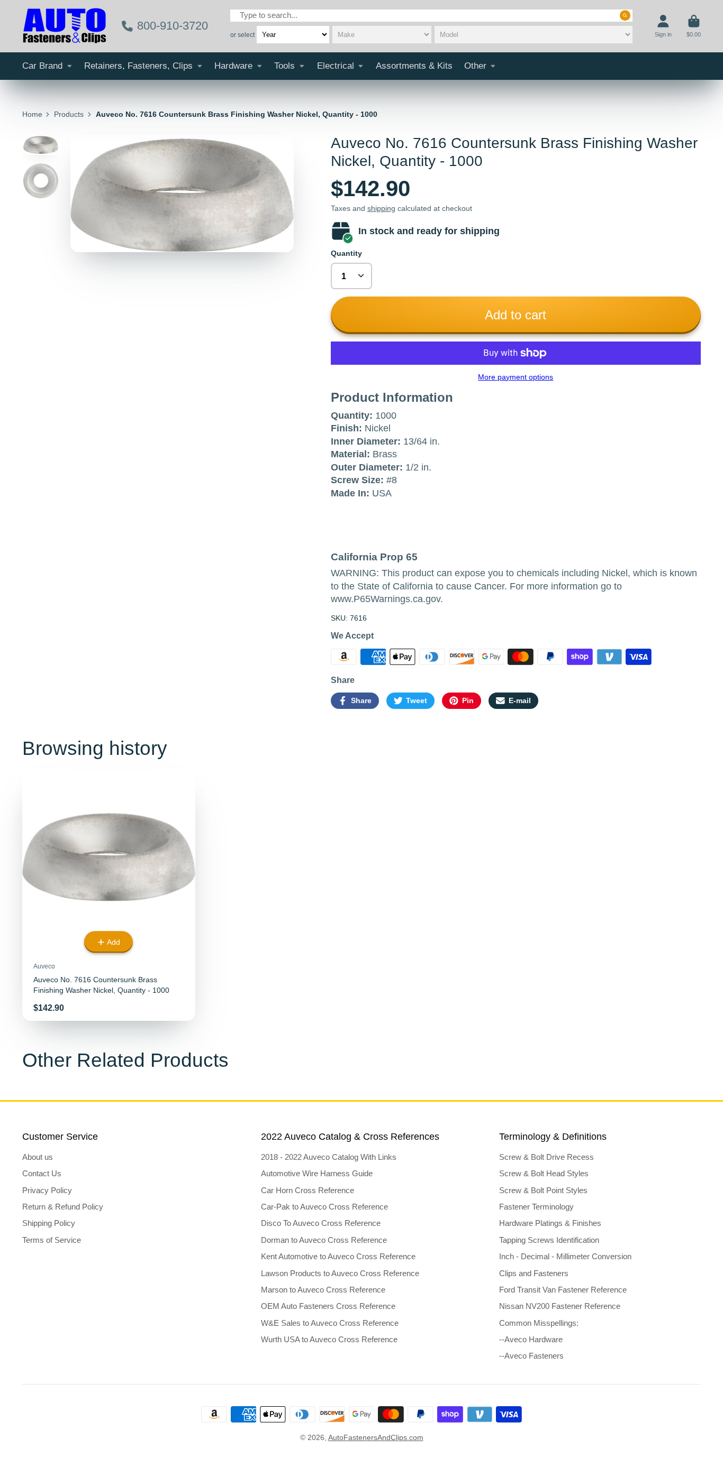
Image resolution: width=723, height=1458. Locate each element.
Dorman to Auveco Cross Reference (324, 1239)
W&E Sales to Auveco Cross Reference (330, 1322)
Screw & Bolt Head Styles (544, 1173)
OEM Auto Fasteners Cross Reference (328, 1306)
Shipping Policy (48, 1223)
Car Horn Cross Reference (307, 1190)
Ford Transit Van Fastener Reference (563, 1289)
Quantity (346, 253)
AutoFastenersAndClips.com (375, 1437)
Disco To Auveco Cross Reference (321, 1223)
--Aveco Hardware (531, 1339)
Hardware (233, 66)
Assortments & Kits (414, 66)
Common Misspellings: (539, 1322)
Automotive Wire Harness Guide (317, 1173)
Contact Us (41, 1173)
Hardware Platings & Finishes (550, 1223)
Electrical (335, 66)
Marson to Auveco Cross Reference (323, 1289)
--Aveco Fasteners (531, 1355)
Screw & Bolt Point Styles (543, 1190)
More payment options (515, 377)
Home (32, 114)
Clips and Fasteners (533, 1273)
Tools (284, 66)
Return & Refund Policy (62, 1206)
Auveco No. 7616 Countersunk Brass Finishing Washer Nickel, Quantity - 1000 (108, 895)
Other (475, 66)
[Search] (625, 15)
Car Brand (42, 66)
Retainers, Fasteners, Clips (138, 66)
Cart (693, 26)
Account (663, 26)
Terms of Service (51, 1239)
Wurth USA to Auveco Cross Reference (329, 1339)
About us (37, 1156)
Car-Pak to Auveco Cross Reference (324, 1206)
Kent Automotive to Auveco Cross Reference (338, 1256)
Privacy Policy (47, 1190)
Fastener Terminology (536, 1206)
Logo (64, 26)
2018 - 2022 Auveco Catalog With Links (328, 1156)
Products (69, 114)
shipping (381, 208)
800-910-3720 (172, 25)
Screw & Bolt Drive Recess (546, 1156)
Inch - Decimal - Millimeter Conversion (565, 1256)
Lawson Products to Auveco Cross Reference (340, 1273)
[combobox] (431, 16)
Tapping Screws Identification (549, 1239)
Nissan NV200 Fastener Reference (559, 1306)
